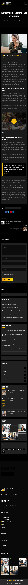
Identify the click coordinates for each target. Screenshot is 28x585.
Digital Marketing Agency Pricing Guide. (10, 307)
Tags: (2, 208)
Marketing (8, 58)
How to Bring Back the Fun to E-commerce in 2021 (13, 317)
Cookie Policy (18, 583)
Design (14, 371)
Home (10, 19)
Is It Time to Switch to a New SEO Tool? (10, 304)
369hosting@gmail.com (17, 55)
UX (14, 381)
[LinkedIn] (13, 212)
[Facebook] (6, 212)
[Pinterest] (11, 212)
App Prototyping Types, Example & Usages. (11, 314)
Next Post (24, 225)
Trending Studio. (11, 580)
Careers (14, 368)
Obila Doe (4, 330)
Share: (2, 212)
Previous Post (4, 218)
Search (2, 289)
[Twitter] (8, 212)
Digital (15, 19)
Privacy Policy (10, 583)
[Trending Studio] (6, 3)
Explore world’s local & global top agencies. (11, 310)
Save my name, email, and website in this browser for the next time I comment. (14, 273)
